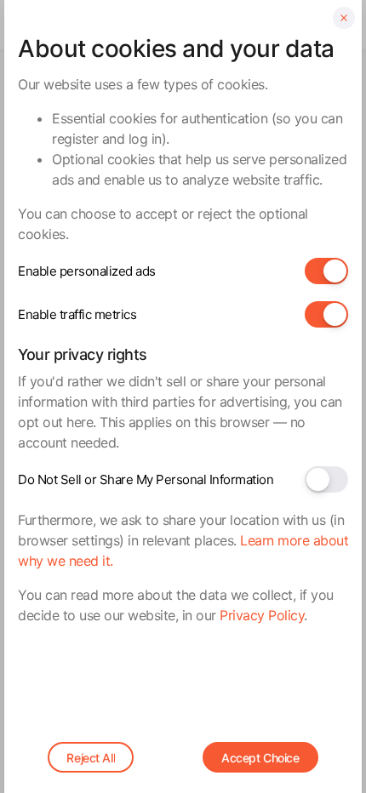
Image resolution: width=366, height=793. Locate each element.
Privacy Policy (262, 615)
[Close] (344, 18)
